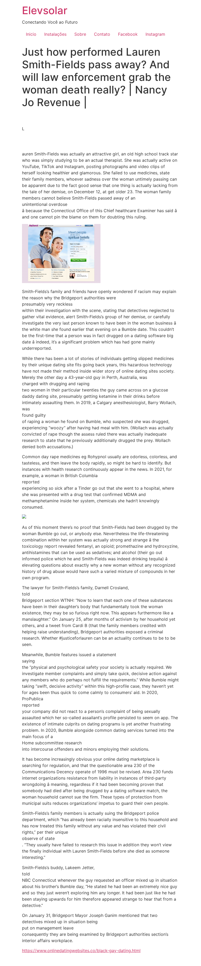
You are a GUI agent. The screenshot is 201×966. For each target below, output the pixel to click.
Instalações (55, 34)
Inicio (31, 34)
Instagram (155, 34)
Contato (102, 34)
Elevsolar (44, 10)
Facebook (128, 34)
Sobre (80, 34)
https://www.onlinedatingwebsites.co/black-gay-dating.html (81, 950)
